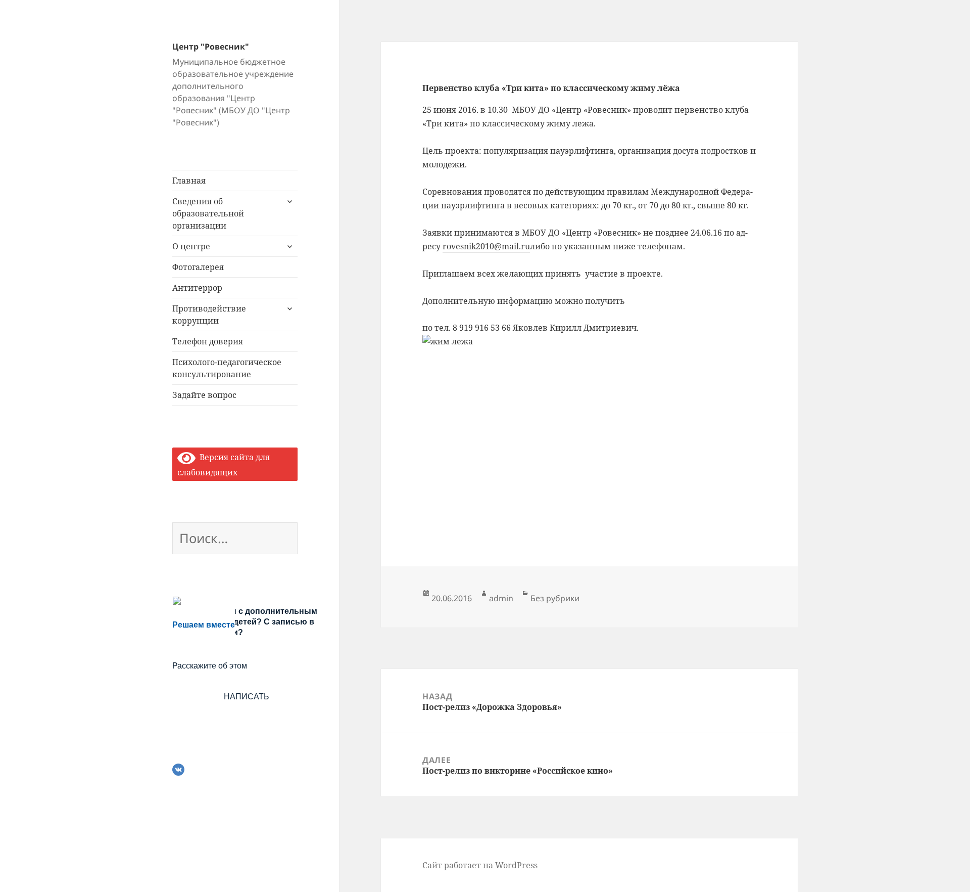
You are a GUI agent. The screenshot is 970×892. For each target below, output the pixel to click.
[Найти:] (235, 540)
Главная (189, 180)
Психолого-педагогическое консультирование (226, 368)
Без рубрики (554, 598)
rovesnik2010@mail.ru (486, 246)
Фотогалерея (198, 267)
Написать (246, 696)
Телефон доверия (207, 341)
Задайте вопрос (204, 394)
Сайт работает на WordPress (480, 865)
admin (501, 598)
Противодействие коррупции (209, 314)
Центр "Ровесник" (210, 46)
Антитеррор (197, 287)
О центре (191, 246)
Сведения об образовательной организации (208, 213)
